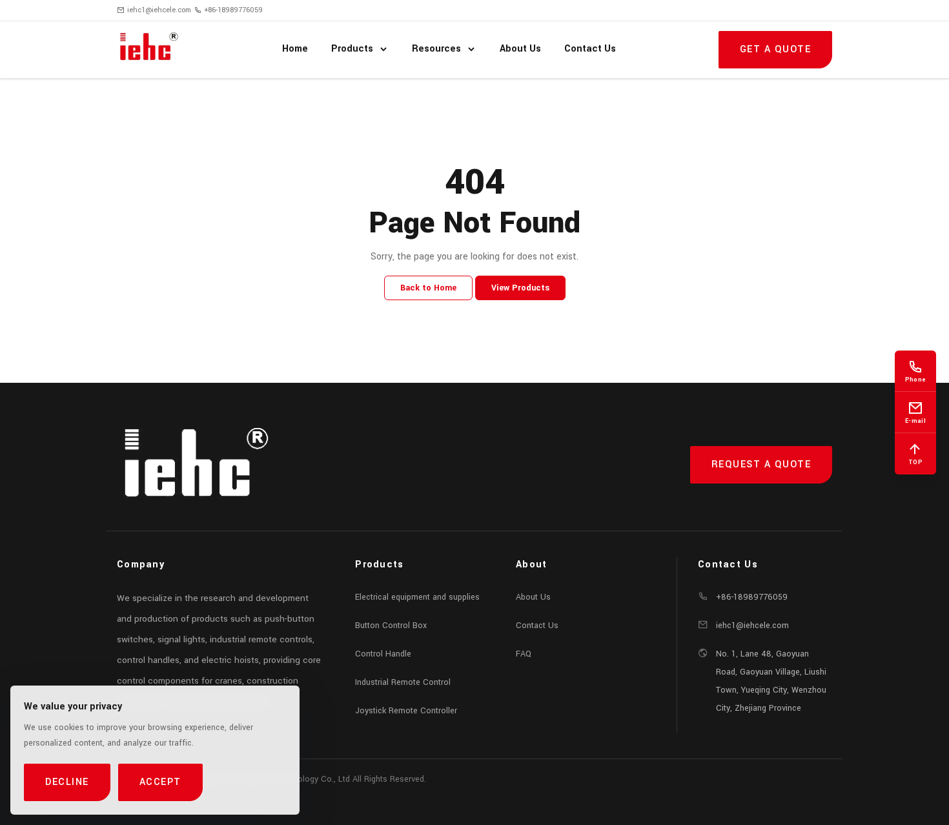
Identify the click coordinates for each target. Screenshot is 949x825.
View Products (520, 288)
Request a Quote (761, 464)
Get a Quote (775, 49)
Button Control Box (391, 625)
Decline (67, 782)
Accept (160, 782)
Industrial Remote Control (403, 682)
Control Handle (383, 654)
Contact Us (537, 625)
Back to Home (428, 288)
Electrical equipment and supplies (417, 597)
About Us (533, 597)
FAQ (523, 654)
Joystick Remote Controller (406, 711)
